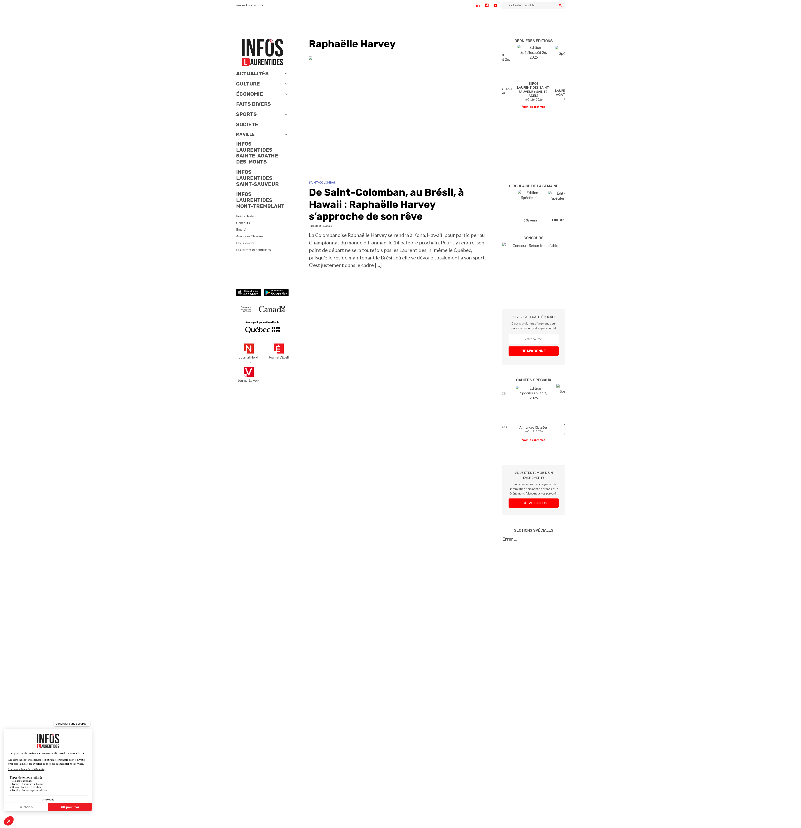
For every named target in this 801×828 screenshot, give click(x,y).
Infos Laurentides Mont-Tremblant (260, 200)
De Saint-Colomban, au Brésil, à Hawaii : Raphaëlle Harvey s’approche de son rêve (386, 204)
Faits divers (253, 104)
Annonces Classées (249, 236)
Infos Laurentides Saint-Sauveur (257, 178)
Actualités (252, 74)
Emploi (241, 229)
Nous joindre (245, 243)
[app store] (248, 293)
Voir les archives (533, 106)
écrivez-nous (533, 503)
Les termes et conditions (253, 250)
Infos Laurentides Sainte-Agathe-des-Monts (258, 153)
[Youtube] (498, 5)
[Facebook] (489, 5)
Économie (249, 94)
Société (247, 124)
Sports (246, 114)
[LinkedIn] (480, 5)
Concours (243, 223)
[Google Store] (276, 293)
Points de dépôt (247, 216)
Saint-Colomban (322, 182)
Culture (248, 84)
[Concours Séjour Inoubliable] (533, 269)
